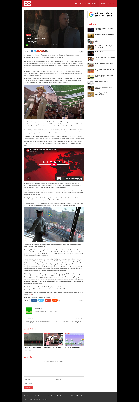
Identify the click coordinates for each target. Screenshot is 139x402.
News (81, 3)
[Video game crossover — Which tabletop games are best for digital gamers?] (91, 59)
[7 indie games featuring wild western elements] (91, 88)
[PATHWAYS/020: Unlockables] (74, 339)
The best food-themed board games (104, 63)
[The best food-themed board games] (91, 65)
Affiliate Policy (79, 396)
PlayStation (49, 297)
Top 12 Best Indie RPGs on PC (102, 81)
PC (44, 297)
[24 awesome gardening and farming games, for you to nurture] (91, 77)
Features (94, 3)
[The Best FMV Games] (91, 53)
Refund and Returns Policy (67, 396)
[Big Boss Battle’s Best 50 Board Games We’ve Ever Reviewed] (91, 41)
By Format (102, 3)
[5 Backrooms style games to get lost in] (91, 36)
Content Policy (55, 396)
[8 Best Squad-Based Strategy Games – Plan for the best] (91, 30)
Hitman (29, 297)
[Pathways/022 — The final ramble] (33, 339)
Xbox (54, 297)
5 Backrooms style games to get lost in (104, 34)
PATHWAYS (41, 297)
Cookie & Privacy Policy (44, 396)
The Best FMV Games (100, 51)
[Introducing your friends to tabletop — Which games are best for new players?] (91, 94)
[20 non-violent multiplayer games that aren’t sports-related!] (91, 71)
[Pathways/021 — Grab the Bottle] (53, 339)
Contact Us (33, 396)
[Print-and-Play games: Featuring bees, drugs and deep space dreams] (91, 47)
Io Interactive (34, 297)
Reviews (88, 3)
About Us (26, 396)
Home (76, 3)
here (31, 294)
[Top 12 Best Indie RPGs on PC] (91, 83)
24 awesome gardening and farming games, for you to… (104, 76)
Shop (109, 3)
